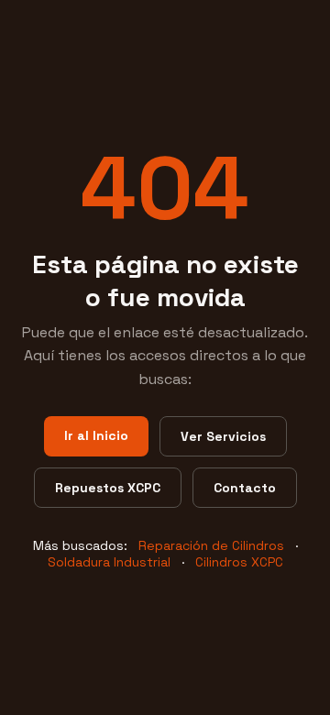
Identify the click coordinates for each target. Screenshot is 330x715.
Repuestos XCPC (107, 487)
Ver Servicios (223, 436)
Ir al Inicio (96, 435)
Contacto (245, 487)
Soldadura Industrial (109, 562)
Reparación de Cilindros (211, 545)
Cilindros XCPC (239, 562)
